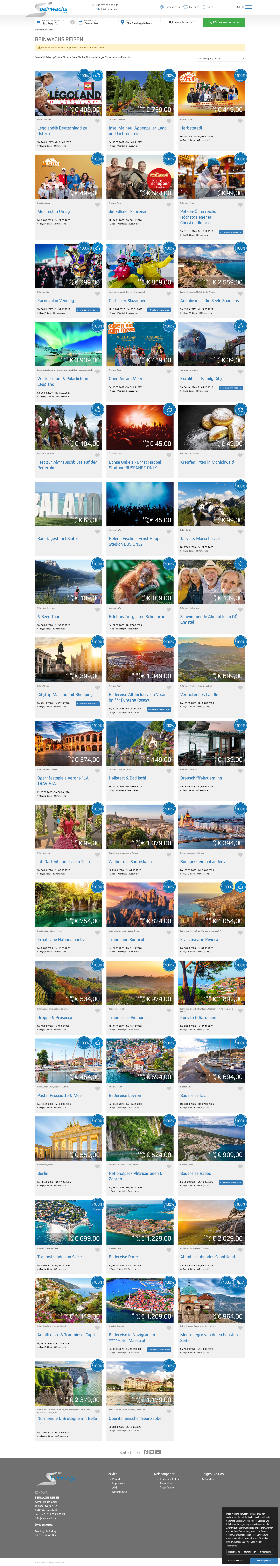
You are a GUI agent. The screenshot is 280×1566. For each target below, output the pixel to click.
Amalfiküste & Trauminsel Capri (66, 1334)
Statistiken (251, 1551)
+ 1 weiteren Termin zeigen (230, 232)
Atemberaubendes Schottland (207, 1257)
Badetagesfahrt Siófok (58, 538)
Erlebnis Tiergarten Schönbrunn (138, 616)
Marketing (266, 1551)
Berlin (42, 1173)
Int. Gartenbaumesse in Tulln (63, 861)
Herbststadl (191, 128)
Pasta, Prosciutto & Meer (60, 1095)
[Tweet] (151, 1452)
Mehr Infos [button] (232, 1545)
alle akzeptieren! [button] (264, 1560)
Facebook (210, 1479)
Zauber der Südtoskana (130, 861)
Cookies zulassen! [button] (235, 1560)
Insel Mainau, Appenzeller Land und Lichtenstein (138, 130)
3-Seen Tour (48, 616)
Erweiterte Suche (182, 22)
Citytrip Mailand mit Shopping (65, 694)
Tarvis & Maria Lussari (201, 538)
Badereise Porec (124, 1257)
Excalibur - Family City (201, 378)
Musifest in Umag (53, 211)
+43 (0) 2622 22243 (52, 1514)
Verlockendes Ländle (199, 694)
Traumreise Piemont (127, 1017)
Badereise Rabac (195, 1173)
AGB (114, 1487)
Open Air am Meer (126, 378)
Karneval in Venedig (55, 300)
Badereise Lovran (125, 1095)
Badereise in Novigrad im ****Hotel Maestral (132, 1337)
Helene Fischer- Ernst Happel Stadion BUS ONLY (136, 541)
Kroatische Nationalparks (60, 939)
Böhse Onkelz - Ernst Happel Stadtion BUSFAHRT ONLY (135, 464)
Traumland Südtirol (126, 939)
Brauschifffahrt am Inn (201, 778)
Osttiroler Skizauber (127, 300)
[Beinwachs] (46, 9)
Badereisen (166, 1483)
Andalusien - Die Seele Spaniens (209, 300)
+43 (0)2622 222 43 (106, 5)
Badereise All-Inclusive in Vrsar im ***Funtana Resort (137, 697)
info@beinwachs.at (108, 9)
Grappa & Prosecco (54, 1017)
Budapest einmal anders (202, 861)
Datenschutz (119, 1491)
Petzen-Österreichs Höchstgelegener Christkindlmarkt (198, 217)
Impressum (118, 1483)
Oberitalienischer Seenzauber (136, 1418)
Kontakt (116, 1479)
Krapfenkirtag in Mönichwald (207, 462)
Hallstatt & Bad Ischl (127, 778)
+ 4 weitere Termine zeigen (230, 388)
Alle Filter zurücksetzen (44, 30)
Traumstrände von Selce (59, 1257)
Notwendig (235, 1551)
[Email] (158, 1452)
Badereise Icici (193, 1095)
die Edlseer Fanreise (127, 211)
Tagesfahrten (167, 1487)
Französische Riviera (199, 939)
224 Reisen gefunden (226, 22)
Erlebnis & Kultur (169, 1479)
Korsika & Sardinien (198, 1017)
